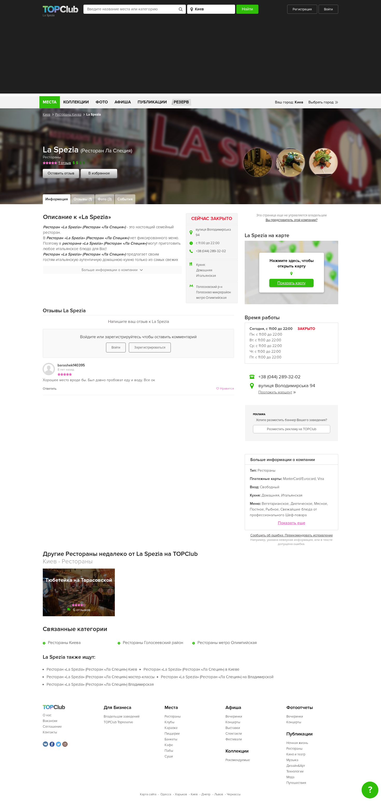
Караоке (171, 728)
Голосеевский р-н (209, 287)
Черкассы (234, 794)
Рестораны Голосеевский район (153, 642)
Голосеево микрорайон (213, 292)
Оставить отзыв (61, 173)
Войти (328, 9)
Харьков (181, 794)
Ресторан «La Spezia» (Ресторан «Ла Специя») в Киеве (191, 669)
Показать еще (291, 523)
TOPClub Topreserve (118, 722)
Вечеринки (233, 716)
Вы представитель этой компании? (292, 220)
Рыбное (272, 509)
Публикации (152, 102)
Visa (321, 479)
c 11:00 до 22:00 (208, 243)
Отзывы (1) (83, 199)
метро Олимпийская (211, 298)
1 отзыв (65, 163)
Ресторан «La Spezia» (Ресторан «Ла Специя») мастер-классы (100, 677)
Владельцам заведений (121, 716)
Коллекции (76, 102)
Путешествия (296, 783)
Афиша (123, 102)
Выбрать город (321, 102)
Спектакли (233, 734)
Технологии (295, 771)
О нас (47, 715)
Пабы (169, 751)
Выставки (232, 728)
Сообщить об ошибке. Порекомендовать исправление (291, 535)
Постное (257, 509)
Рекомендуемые (237, 760)
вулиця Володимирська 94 (213, 232)
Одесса (165, 794)
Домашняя (204, 270)
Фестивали (233, 739)
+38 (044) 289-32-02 (211, 251)
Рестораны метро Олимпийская (227, 642)
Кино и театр (295, 754)
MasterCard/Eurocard (299, 479)
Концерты (232, 722)
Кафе (169, 745)
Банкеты (171, 739)
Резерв (181, 102)
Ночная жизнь (297, 743)
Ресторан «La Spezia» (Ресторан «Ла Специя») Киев (92, 669)
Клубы (169, 722)
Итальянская (206, 276)
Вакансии (50, 721)
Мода (290, 777)
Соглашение (52, 727)
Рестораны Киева (68, 114)
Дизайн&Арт (295, 766)
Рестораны (52, 157)
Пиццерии (172, 734)
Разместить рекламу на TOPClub (291, 429)
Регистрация (302, 9)
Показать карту (291, 283)
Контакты (50, 732)
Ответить (50, 389)
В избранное (99, 173)
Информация (56, 199)
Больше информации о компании (110, 270)
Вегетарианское (275, 503)
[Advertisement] (190, 57)
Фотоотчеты (299, 707)
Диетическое (301, 503)
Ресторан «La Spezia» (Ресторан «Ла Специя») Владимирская (100, 684)
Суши (169, 756)
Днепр (205, 794)
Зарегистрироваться (149, 347)
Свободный (269, 487)
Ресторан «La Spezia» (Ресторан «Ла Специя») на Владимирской (217, 677)
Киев (46, 114)
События (125, 199)
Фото (102, 102)
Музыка (292, 760)
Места (50, 102)
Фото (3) (105, 199)
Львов (218, 794)
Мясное (320, 503)
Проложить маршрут (275, 392)
